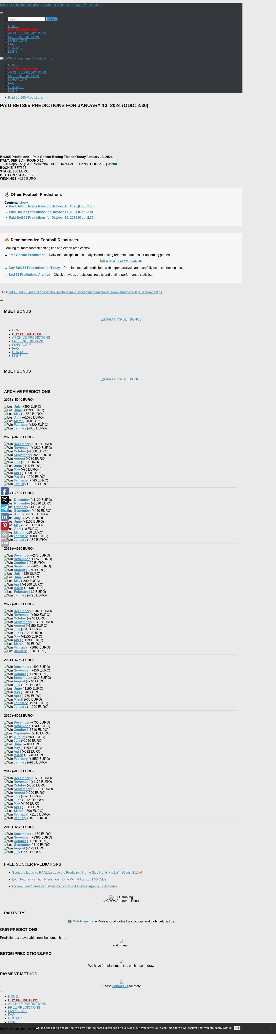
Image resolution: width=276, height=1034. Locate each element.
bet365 (13, 292)
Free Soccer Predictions (26, 255)
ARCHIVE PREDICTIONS (27, 33)
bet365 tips (53, 292)
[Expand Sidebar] (1, 300)
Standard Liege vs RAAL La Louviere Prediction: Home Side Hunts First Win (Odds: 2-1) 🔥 (77, 872)
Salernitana (116, 292)
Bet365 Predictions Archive (29, 274)
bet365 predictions (31, 292)
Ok (237, 1027)
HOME (13, 26)
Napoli (65, 292)
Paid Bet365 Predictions (25, 97)
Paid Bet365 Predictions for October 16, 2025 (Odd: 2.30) (52, 217)
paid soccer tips (81, 292)
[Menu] (1, 13)
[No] (271, 1028)
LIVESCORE (17, 40)
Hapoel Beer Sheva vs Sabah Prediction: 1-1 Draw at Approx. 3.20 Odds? (64, 886)
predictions (100, 292)
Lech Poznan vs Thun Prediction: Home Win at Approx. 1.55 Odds (59, 879)
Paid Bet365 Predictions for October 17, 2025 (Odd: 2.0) (51, 212)
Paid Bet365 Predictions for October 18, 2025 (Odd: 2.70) (52, 206)
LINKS (13, 51)
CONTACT (16, 48)
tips (159, 292)
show (23, 202)
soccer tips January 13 (141, 292)
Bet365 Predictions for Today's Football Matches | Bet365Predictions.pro (51, 5)
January (20, 818)
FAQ (11, 44)
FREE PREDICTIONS (24, 37)
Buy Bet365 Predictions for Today (34, 267)
